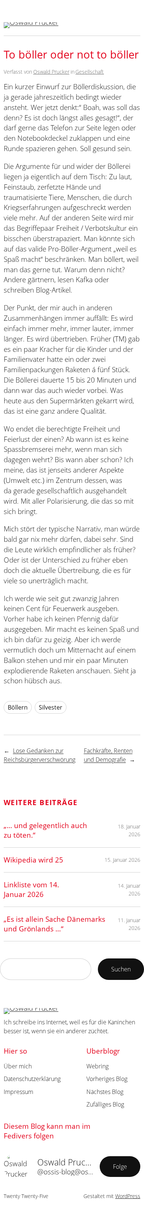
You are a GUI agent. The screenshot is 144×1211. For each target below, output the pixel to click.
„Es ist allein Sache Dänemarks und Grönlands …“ (54, 923)
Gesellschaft (89, 71)
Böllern (18, 707)
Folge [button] (120, 1166)
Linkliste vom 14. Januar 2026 (31, 889)
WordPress (127, 1196)
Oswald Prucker (51, 71)
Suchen (121, 969)
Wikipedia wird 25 (33, 859)
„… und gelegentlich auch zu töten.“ (45, 830)
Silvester (50, 707)
